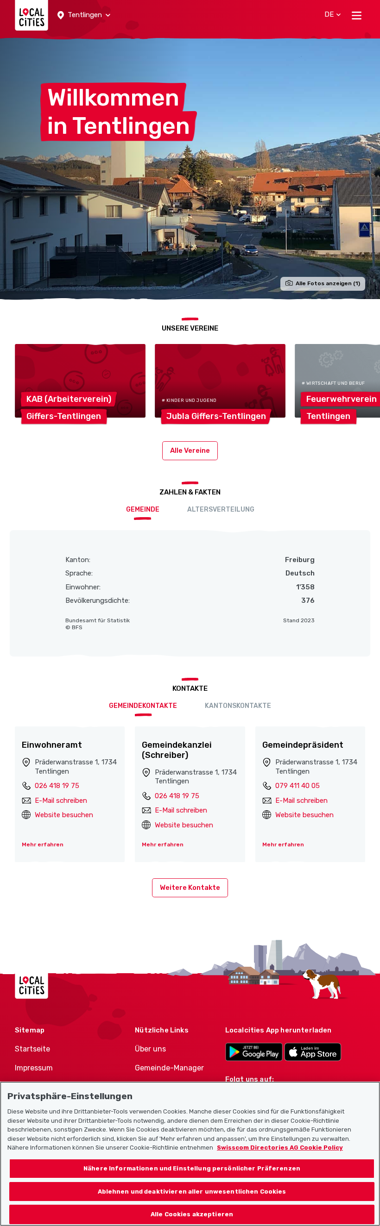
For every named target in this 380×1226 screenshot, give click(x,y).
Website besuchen (64, 815)
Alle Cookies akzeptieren (192, 1214)
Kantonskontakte (238, 706)
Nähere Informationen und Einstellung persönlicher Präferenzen (191, 1168)
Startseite (32, 1049)
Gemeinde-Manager (169, 1067)
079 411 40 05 (297, 786)
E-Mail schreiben (61, 800)
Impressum (34, 1067)
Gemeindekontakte (143, 706)
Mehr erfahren (42, 844)
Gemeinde (142, 509)
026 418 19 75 (57, 786)
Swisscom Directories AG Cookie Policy (280, 1147)
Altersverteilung (220, 509)
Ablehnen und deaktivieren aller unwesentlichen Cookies (192, 1191)
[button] (83, 15)
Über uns (150, 1049)
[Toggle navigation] (356, 15)
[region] (190, 1154)
